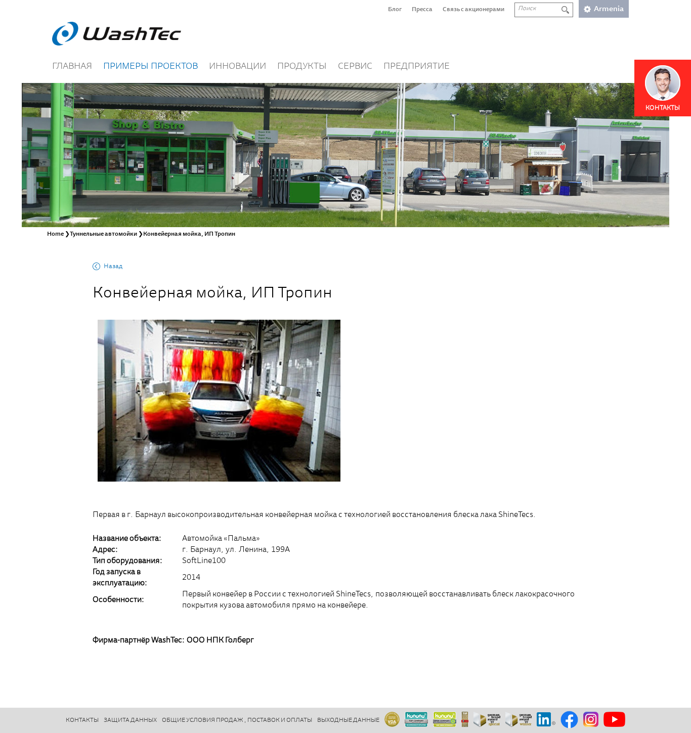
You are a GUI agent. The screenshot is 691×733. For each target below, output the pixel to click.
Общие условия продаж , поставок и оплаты (237, 720)
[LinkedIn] (546, 720)
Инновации (237, 66)
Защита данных (130, 720)
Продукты (302, 66)
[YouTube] (614, 720)
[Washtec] (116, 34)
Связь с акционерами (473, 10)
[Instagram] (590, 720)
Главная (72, 66)
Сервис (355, 66)
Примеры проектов (150, 66)
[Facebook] (569, 720)
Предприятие (416, 66)
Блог (395, 10)
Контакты (82, 720)
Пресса (422, 10)
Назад (113, 267)
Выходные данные (348, 720)
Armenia (609, 9)
